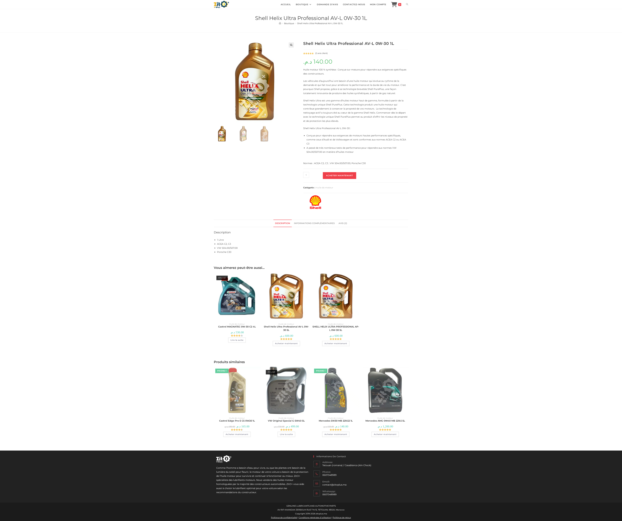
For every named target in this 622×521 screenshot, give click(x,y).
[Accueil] (280, 23)
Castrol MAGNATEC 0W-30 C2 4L (237, 326)
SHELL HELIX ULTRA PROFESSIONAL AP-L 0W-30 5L (335, 328)
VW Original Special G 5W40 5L (286, 420)
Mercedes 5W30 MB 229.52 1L (336, 420)
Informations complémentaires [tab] (314, 223)
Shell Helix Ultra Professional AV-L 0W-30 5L (286, 328)
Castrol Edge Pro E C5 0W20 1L (237, 420)
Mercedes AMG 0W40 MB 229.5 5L (385, 420)
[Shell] (315, 202)
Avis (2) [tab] (343, 223)
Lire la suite (236, 340)
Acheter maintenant (339, 175)
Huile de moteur (324, 187)
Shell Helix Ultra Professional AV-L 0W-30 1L (320, 23)
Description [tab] (282, 223)
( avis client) (321, 53)
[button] (291, 45)
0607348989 (329, 494)
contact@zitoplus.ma (334, 484)
